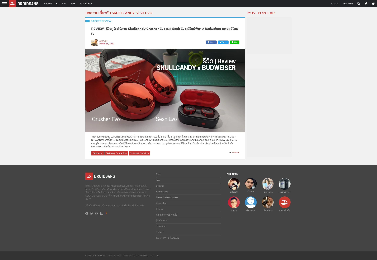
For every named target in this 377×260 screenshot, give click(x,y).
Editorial (61, 4)
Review (48, 4)
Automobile (86, 4)
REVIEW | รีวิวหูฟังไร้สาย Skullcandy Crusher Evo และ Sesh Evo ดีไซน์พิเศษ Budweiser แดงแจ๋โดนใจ (164, 31)
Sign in (334, 4)
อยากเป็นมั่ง (284, 210)
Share (212, 42)
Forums (159, 209)
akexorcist (251, 210)
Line (236, 42)
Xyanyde (103, 41)
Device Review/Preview (167, 197)
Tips (73, 4)
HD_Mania (268, 210)
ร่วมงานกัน (161, 226)
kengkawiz (268, 192)
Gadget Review (101, 21)
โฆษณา (159, 232)
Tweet (224, 42)
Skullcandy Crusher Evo (116, 153)
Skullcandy (97, 153)
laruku (234, 210)
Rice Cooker (284, 192)
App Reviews (162, 191)
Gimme (250, 191)
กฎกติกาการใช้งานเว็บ (166, 215)
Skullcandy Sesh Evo (139, 153)
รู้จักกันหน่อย (162, 220)
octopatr (234, 192)
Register (348, 4)
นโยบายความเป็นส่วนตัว (167, 238)
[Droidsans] (23, 3)
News (158, 174)
